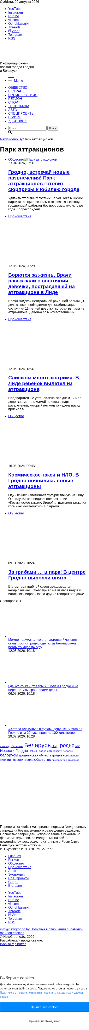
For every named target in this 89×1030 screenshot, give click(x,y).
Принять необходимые (44, 1021)
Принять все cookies (44, 1007)
